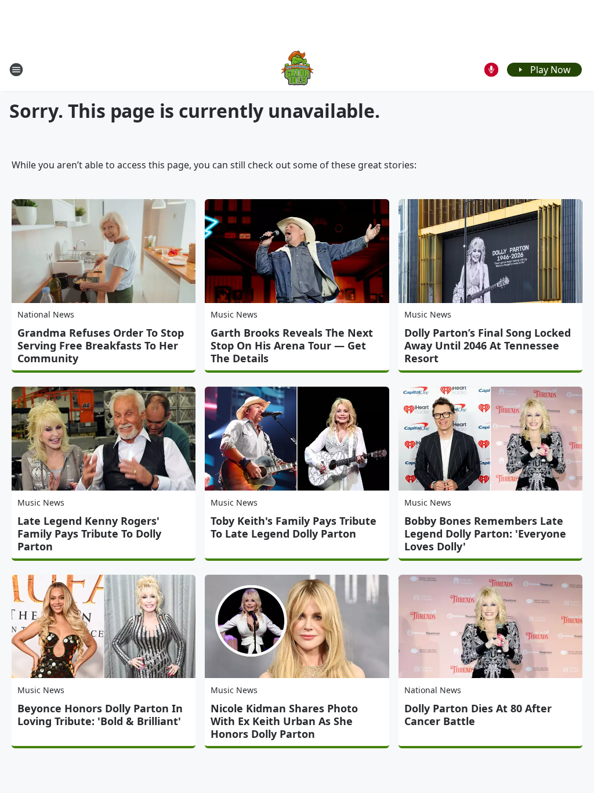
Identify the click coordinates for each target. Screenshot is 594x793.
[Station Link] (297, 69)
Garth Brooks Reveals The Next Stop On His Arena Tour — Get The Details (292, 345)
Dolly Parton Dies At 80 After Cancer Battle (478, 714)
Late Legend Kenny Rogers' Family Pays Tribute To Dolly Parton (89, 533)
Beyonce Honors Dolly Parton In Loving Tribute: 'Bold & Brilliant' (100, 714)
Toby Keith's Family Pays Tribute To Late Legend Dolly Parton (293, 527)
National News (45, 314)
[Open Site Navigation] (16, 70)
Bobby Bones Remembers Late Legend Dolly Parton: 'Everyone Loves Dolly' (485, 533)
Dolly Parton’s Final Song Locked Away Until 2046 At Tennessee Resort (487, 345)
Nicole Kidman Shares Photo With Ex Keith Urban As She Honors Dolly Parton (284, 721)
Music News (234, 314)
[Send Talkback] (491, 70)
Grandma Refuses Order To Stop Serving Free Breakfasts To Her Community (100, 345)
